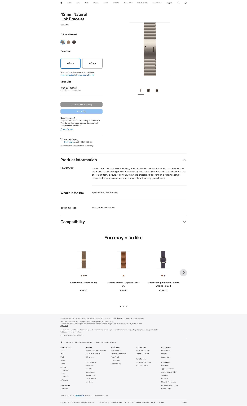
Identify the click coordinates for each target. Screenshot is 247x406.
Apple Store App (116, 351)
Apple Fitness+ (91, 379)
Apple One (89, 365)
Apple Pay (64, 389)
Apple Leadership (167, 369)
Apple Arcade (90, 375)
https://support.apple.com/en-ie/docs (130, 318)
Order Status (115, 360)
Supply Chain (166, 357)
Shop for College (142, 365)
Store (62, 351)
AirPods (63, 367)
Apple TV (89, 369)
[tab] (141, 91)
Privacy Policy (104, 402)
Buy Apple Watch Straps (83, 343)
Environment (165, 351)
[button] (178, 3)
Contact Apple (166, 389)
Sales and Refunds (142, 402)
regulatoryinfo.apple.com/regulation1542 (143, 330)
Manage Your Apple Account (96, 351)
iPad (62, 357)
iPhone (62, 360)
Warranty (164, 375)
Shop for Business (142, 354)
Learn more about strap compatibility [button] (75, 75)
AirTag (62, 374)
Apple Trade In (116, 357)
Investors (164, 379)
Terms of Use (129, 402)
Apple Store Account (93, 354)
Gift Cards (64, 380)
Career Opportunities (168, 372)
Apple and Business (143, 351)
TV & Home (64, 370)
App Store (89, 382)
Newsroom (165, 365)
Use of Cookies (116, 402)
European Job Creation (169, 385)
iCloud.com (90, 357)
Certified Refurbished (118, 354)
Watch (68, 343)
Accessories (64, 377)
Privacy (164, 354)
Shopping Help (116, 364)
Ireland (184, 402)
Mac (62, 354)
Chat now (69, 142)
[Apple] (61, 342)
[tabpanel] (150, 49)
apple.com (64, 326)
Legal (153, 402)
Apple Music (90, 372)
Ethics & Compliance (168, 382)
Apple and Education (143, 362)
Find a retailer (79, 395)
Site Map (160, 402)
